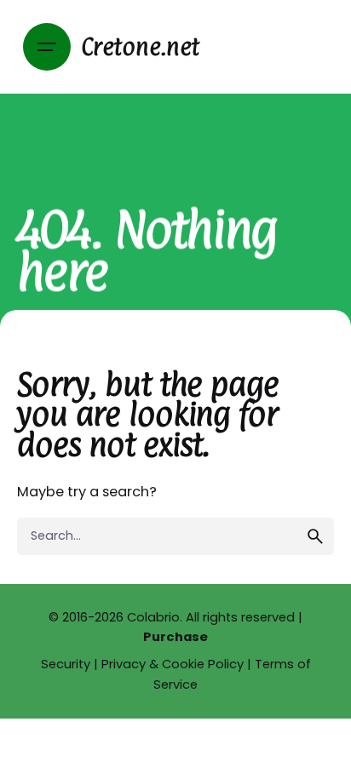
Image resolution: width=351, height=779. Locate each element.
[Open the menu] (47, 47)
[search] (315, 536)
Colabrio (153, 617)
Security (65, 664)
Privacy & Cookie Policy (172, 664)
